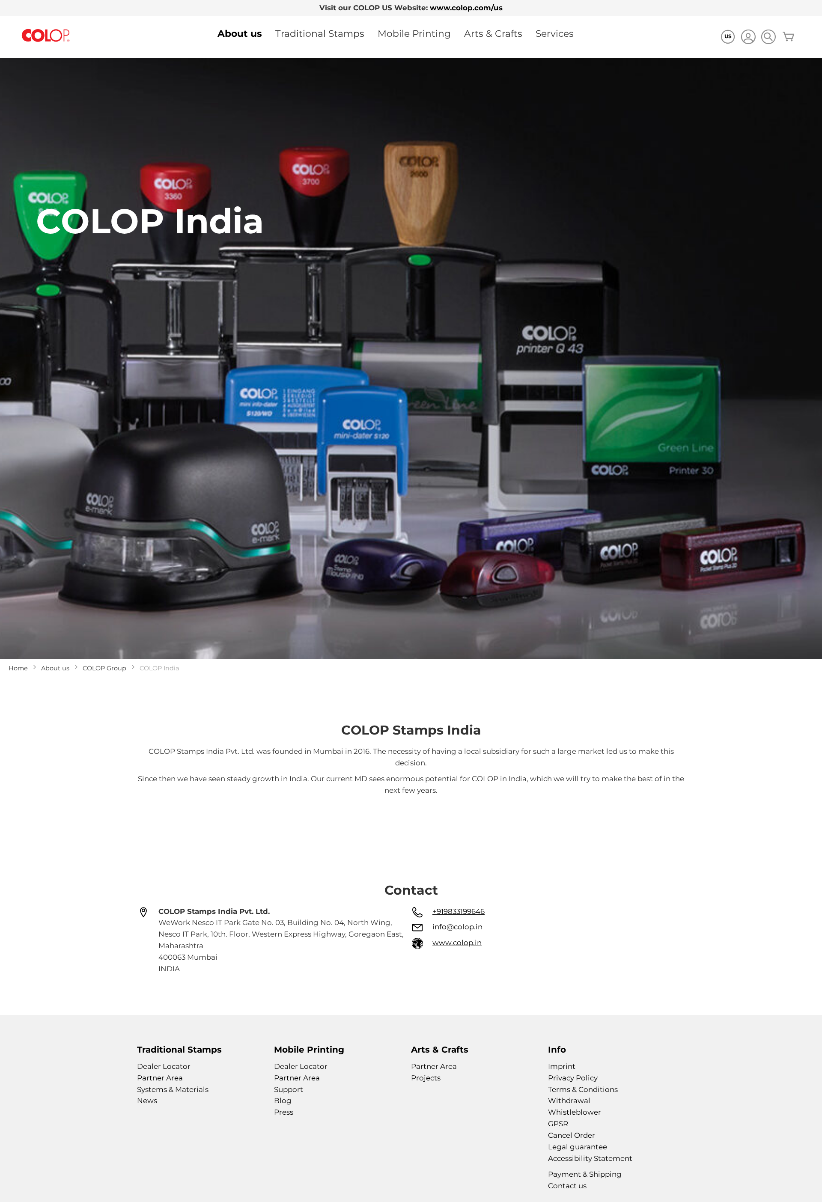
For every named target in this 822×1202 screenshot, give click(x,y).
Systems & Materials (172, 1089)
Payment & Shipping (585, 1174)
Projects (426, 1078)
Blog (283, 1100)
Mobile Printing (414, 33)
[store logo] (45, 36)
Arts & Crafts (493, 33)
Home (18, 668)
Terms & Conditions (583, 1089)
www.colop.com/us (466, 7)
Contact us (567, 1185)
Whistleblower (574, 1112)
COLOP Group (104, 668)
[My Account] (748, 38)
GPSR (558, 1123)
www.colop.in (457, 942)
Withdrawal (569, 1100)
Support (288, 1089)
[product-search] (768, 37)
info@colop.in (457, 926)
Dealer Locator (164, 1066)
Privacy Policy (573, 1078)
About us (239, 33)
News (147, 1100)
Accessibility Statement (590, 1158)
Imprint (561, 1066)
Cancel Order (571, 1135)
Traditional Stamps (319, 33)
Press (283, 1112)
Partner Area (160, 1078)
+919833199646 (458, 911)
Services (555, 33)
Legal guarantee (577, 1146)
